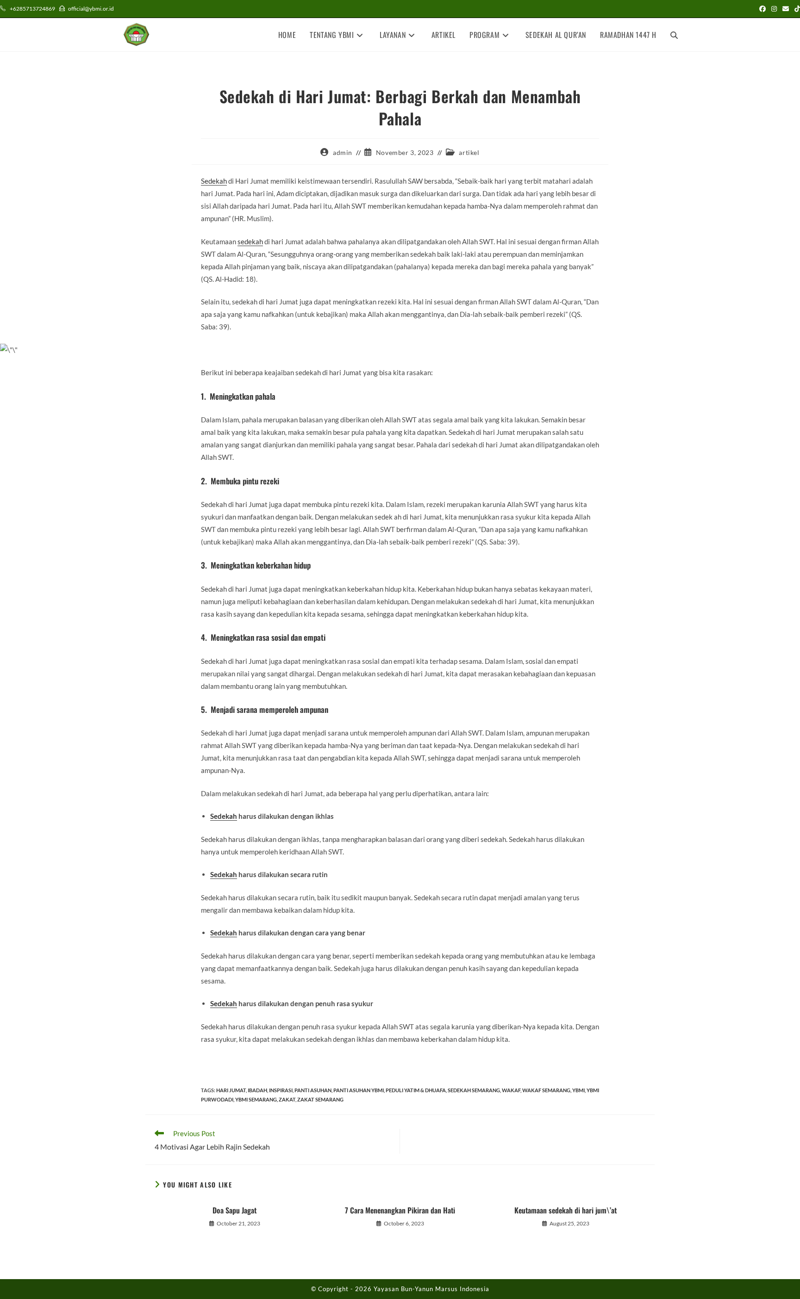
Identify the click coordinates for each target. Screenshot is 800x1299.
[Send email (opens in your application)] (786, 8)
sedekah (250, 241)
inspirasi (281, 1090)
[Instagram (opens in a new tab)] (774, 8)
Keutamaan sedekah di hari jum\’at (565, 1210)
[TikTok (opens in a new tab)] (796, 8)
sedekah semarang (474, 1090)
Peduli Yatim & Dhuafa (416, 1090)
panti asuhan (312, 1090)
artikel (469, 152)
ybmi (578, 1090)
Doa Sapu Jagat (234, 1210)
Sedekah (214, 181)
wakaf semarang (546, 1090)
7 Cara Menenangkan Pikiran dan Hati (400, 1210)
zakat (287, 1099)
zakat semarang (320, 1099)
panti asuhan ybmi (358, 1090)
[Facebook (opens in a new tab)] (762, 8)
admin (342, 152)
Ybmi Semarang (256, 1099)
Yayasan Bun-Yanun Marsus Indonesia (431, 1289)
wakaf (511, 1090)
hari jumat (231, 1090)
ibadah (257, 1090)
